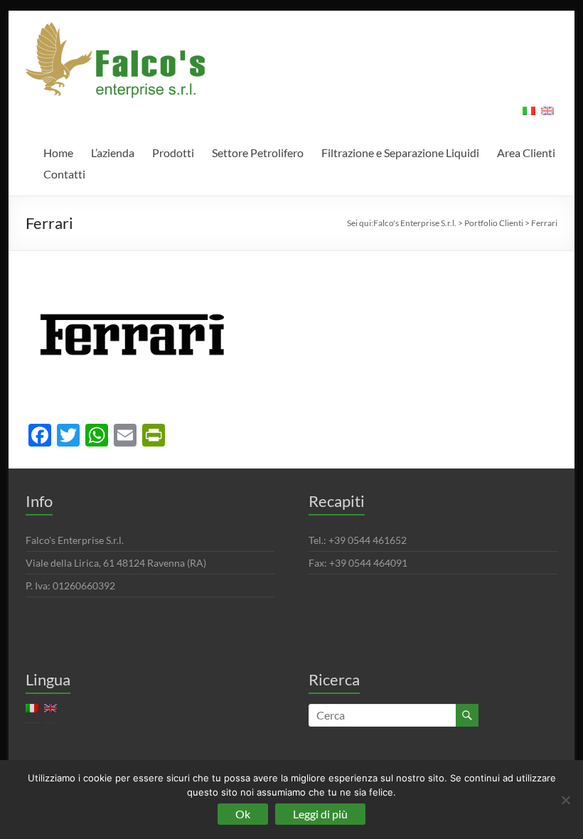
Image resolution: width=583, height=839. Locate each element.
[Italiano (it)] (529, 115)
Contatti (64, 174)
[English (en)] (547, 115)
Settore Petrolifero (258, 152)
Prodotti (173, 152)
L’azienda (112, 152)
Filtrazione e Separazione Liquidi (400, 152)
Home (58, 152)
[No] (565, 800)
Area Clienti (526, 152)
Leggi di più (320, 814)
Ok (242, 814)
